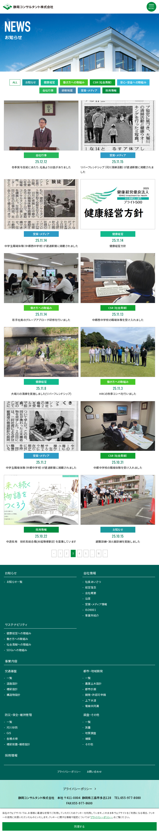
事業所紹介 (92, 615)
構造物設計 (13, 695)
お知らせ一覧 (14, 582)
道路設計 (12, 683)
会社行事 (48, 90)
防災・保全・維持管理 (18, 715)
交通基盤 (11, 671)
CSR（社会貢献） (102, 82)
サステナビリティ (16, 624)
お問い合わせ (94, 771)
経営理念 (90, 587)
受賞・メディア (89, 90)
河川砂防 (12, 727)
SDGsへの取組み (17, 650)
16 (99, 553)
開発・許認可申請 (95, 695)
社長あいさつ (93, 582)
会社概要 (90, 593)
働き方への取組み (74, 82)
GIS (9, 733)
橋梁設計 (12, 689)
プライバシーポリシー (69, 771)
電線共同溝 (92, 706)
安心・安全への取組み (133, 82)
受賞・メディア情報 (96, 604)
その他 (89, 744)
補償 (88, 739)
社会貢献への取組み (19, 644)
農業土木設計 (93, 683)
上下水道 (90, 700)
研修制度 (67, 90)
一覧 (9, 678)
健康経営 (49, 82)
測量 (88, 727)
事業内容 (11, 661)
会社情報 (89, 573)
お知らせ (30, 82)
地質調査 (90, 733)
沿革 (88, 598)
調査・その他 (91, 715)
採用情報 (111, 90)
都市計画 (90, 689)
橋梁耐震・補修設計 (18, 744)
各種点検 (12, 739)
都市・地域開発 (93, 671)
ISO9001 (90, 610)
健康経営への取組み (19, 633)
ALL (15, 82)
